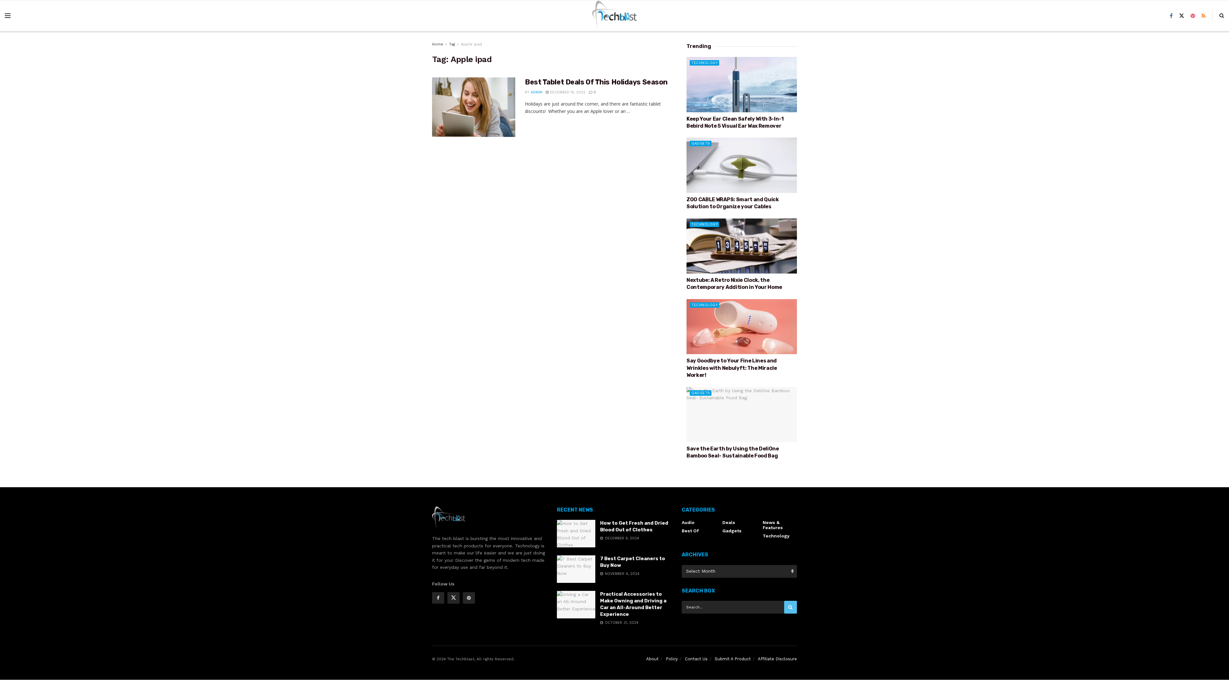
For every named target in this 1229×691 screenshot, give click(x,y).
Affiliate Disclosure (777, 658)
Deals (728, 522)
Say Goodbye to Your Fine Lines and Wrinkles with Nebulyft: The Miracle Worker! (732, 368)
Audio (688, 522)
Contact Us (696, 658)
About (652, 658)
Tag (452, 44)
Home (437, 44)
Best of (690, 530)
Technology (704, 63)
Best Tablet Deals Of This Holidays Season (596, 82)
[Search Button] (790, 607)
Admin (536, 92)
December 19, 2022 (567, 92)
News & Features (773, 525)
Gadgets (700, 143)
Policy (672, 658)
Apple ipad (471, 44)
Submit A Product (733, 658)
